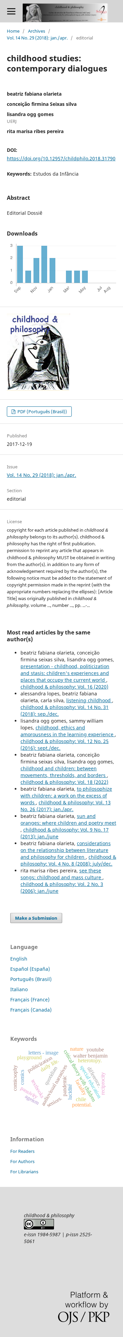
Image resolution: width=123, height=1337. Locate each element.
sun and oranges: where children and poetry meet (68, 819)
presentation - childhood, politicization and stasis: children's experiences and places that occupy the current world (64, 673)
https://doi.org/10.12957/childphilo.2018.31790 (61, 158)
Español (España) (30, 969)
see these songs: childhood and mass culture (61, 874)
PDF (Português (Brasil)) (41, 411)
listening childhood (89, 700)
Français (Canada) (31, 1009)
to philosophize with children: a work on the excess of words (66, 796)
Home (13, 31)
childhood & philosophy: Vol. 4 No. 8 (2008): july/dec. (68, 860)
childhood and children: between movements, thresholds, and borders (63, 771)
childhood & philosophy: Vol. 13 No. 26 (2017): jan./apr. (65, 805)
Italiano (19, 989)
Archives (36, 31)
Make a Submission (36, 918)
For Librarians (24, 1172)
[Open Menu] (11, 11)
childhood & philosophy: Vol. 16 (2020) (64, 686)
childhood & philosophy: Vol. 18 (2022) (64, 782)
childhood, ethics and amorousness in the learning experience (67, 731)
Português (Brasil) (31, 979)
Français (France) (30, 999)
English (18, 958)
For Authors (22, 1161)
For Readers (22, 1151)
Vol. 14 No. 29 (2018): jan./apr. (37, 38)
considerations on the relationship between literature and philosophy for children (65, 850)
